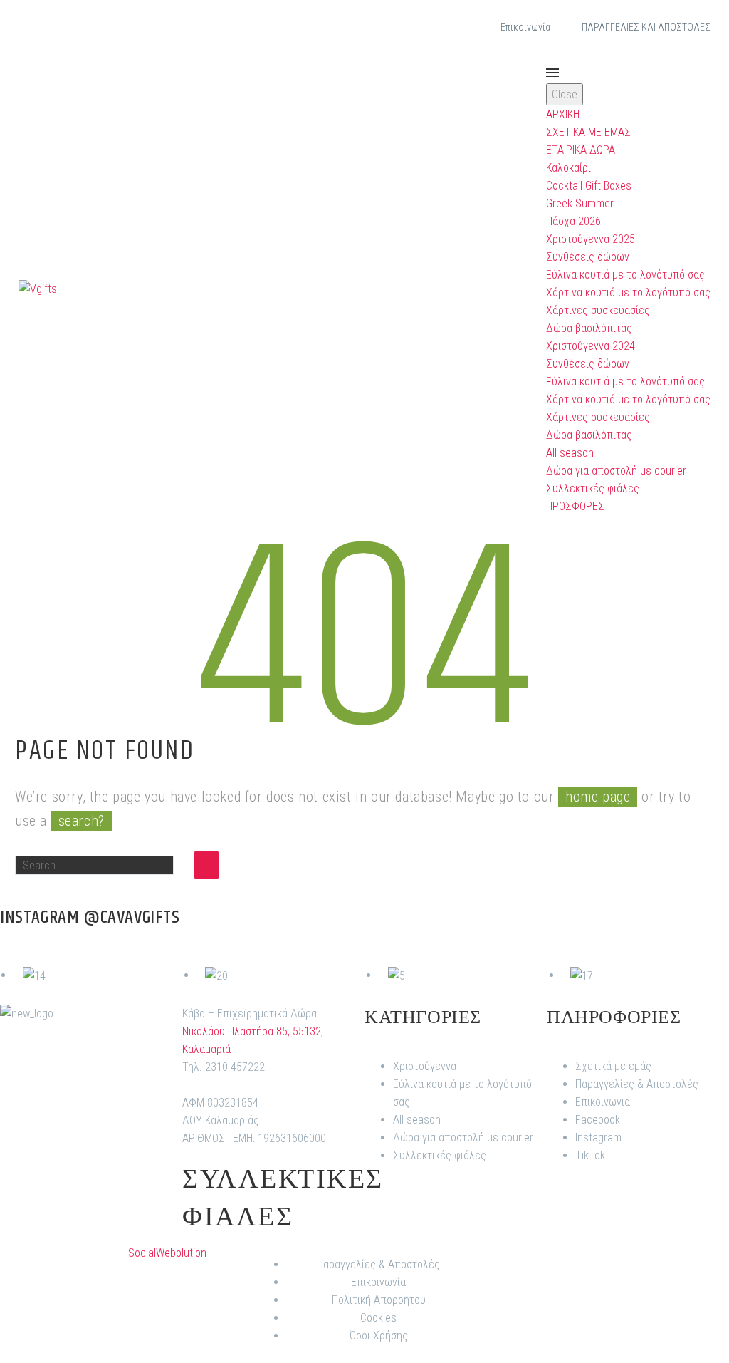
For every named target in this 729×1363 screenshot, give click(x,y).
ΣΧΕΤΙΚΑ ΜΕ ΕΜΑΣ (588, 132)
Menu (552, 72)
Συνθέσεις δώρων (587, 257)
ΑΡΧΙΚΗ (562, 114)
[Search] (206, 865)
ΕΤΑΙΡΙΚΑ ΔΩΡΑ (580, 150)
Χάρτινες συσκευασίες (598, 310)
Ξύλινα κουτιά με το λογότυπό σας (625, 274)
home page (597, 796)
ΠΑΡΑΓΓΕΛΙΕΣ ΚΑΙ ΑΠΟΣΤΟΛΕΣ (646, 27)
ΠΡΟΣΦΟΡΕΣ (575, 506)
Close (564, 94)
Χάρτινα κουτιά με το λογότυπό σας (628, 292)
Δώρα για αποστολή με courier (616, 470)
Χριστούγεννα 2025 (590, 239)
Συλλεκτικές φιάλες (592, 488)
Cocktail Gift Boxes (588, 185)
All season (570, 453)
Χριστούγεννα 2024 (590, 346)
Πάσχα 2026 (573, 221)
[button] (530, 288)
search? (81, 820)
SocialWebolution (167, 1253)
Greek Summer (580, 203)
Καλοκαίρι (568, 168)
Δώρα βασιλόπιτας (589, 328)
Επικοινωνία (525, 27)
